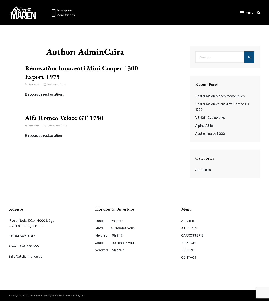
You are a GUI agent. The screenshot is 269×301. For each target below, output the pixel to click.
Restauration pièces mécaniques (220, 96)
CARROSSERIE (192, 235)
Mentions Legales (75, 295)
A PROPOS (189, 228)
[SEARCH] (258, 13)
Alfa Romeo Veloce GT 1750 (64, 118)
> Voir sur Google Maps (26, 226)
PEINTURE (189, 243)
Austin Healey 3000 (210, 134)
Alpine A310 (204, 126)
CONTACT (189, 257)
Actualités (34, 84)
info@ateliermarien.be (25, 257)
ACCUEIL (188, 221)
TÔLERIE (188, 250)
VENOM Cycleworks (210, 118)
